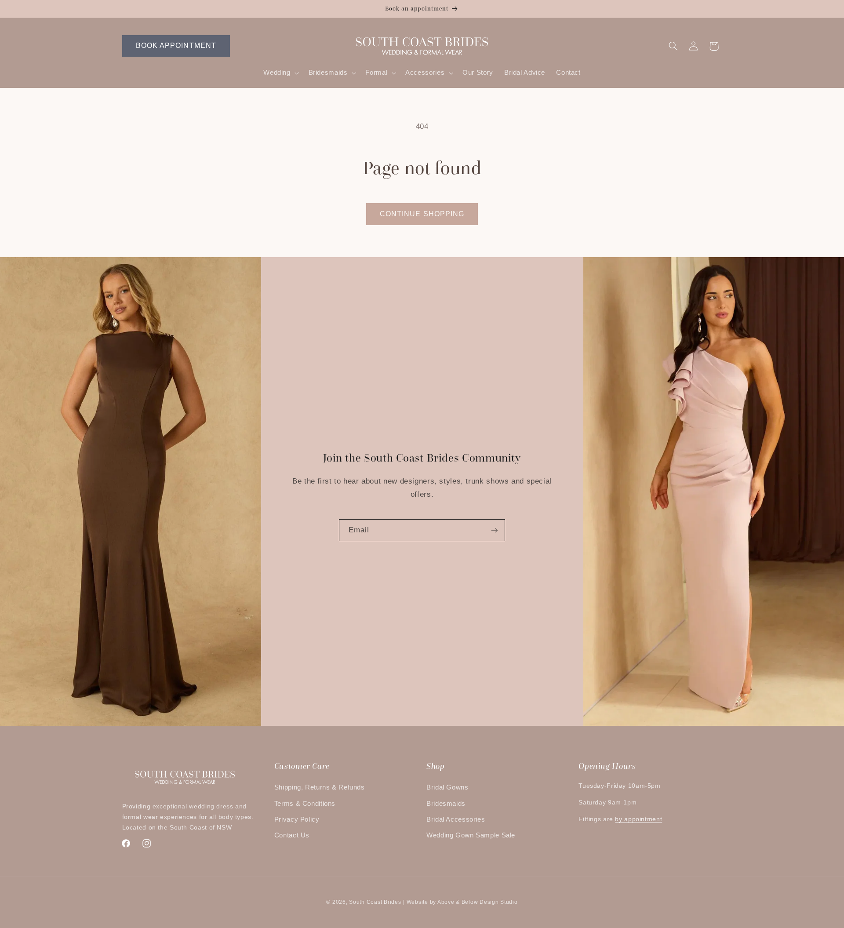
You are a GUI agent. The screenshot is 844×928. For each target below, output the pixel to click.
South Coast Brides (375, 902)
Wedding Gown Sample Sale (470, 835)
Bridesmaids (446, 803)
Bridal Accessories (455, 819)
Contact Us (291, 835)
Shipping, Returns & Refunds (319, 787)
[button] (280, 73)
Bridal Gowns (447, 787)
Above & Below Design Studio (477, 902)
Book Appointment (176, 45)
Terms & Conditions (304, 803)
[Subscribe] (494, 530)
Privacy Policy (297, 819)
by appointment (638, 819)
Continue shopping (422, 214)
